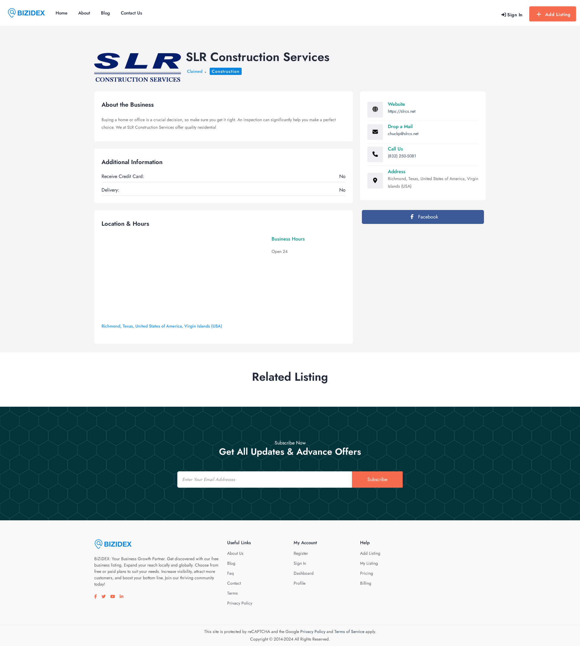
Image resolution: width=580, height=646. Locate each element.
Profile (299, 583)
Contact (234, 583)
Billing (365, 583)
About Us (235, 553)
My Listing (369, 563)
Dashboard (304, 573)
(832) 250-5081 (402, 156)
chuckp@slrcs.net (403, 134)
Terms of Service (349, 631)
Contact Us (131, 13)
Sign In (300, 563)
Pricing (366, 573)
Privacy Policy (239, 603)
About (84, 13)
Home (61, 13)
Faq (230, 573)
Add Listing (558, 14)
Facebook (427, 216)
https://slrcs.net (401, 111)
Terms (232, 593)
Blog (105, 13)
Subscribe (377, 479)
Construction (226, 71)
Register (301, 553)
